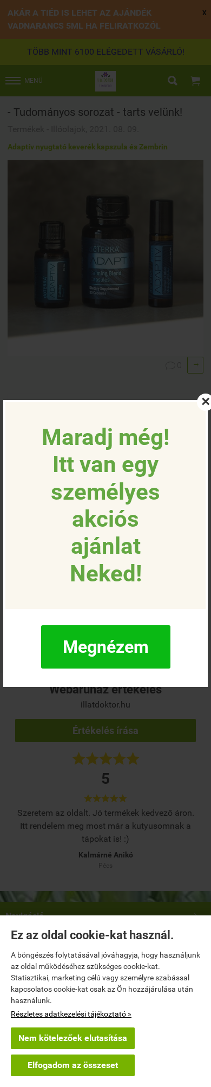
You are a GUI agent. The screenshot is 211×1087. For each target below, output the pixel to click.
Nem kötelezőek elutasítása (72, 1038)
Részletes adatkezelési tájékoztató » (71, 1014)
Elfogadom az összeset (73, 1065)
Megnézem (106, 647)
